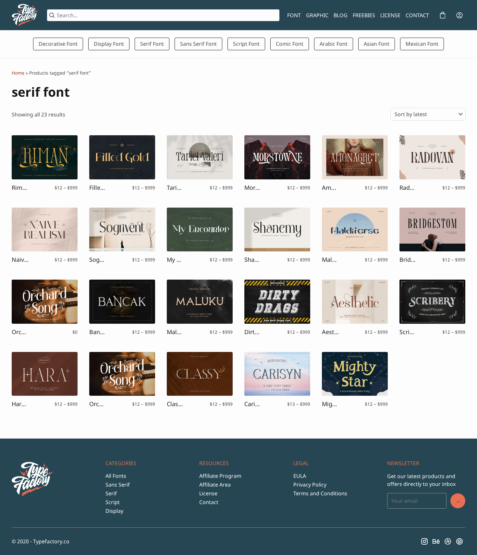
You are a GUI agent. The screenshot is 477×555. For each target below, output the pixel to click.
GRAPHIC (317, 15)
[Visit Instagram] (424, 541)
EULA (299, 475)
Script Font (246, 43)
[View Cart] (442, 15)
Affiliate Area (215, 484)
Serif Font (152, 43)
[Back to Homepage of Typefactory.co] (25, 15)
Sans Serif (117, 484)
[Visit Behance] (436, 541)
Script (112, 502)
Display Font (109, 43)
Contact (208, 502)
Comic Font (289, 43)
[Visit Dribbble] (448, 541)
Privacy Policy (309, 484)
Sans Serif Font (198, 43)
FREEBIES (364, 15)
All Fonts (115, 475)
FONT (294, 15)
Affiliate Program (220, 475)
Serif (111, 493)
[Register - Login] (459, 15)
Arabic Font (334, 43)
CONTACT (417, 15)
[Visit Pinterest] (459, 541)
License (208, 493)
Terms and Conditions (320, 493)
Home (18, 73)
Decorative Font (58, 43)
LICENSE (390, 15)
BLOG (341, 15)
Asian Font (376, 43)
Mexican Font (422, 43)
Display (114, 510)
